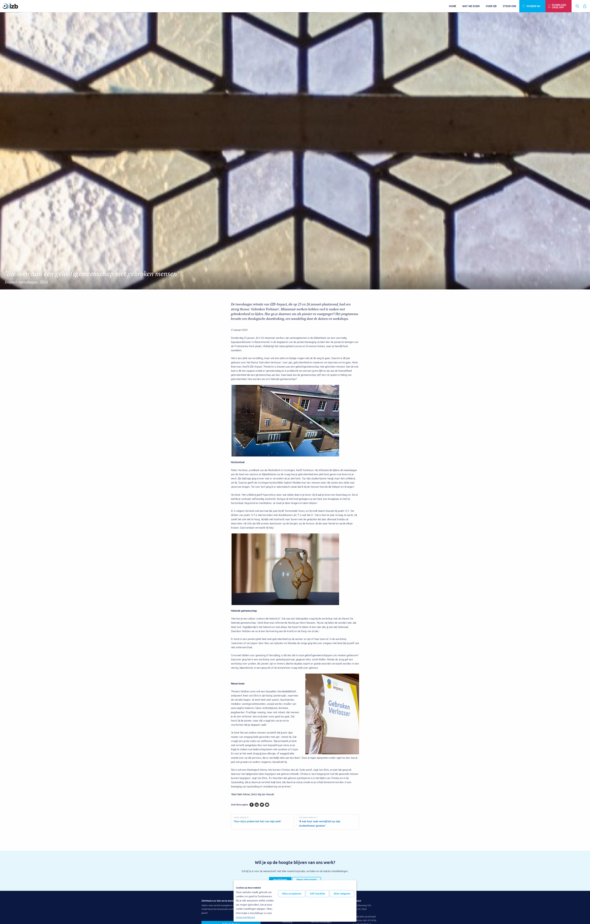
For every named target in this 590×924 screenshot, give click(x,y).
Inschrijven (280, 879)
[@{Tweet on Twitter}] (262, 805)
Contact (357, 901)
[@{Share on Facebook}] (252, 805)
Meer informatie (307, 879)
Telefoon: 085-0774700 (364, 920)
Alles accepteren (291, 893)
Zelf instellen (317, 893)
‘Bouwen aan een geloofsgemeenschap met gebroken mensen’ (92, 277)
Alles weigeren (342, 893)
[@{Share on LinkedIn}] (257, 805)
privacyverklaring (245, 917)
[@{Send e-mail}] (267, 805)
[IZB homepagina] (224, 6)
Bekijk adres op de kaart (364, 916)
